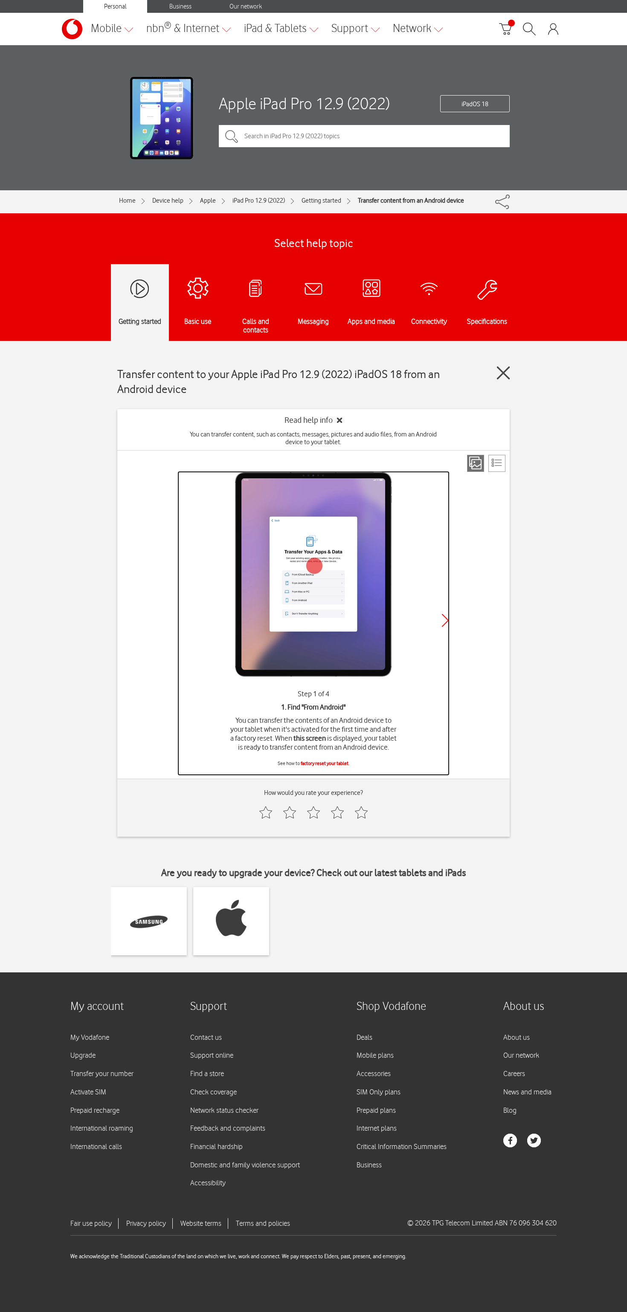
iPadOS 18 (475, 104)
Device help (167, 200)
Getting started (321, 200)
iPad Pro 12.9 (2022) (258, 200)
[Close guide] (503, 373)
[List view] (496, 463)
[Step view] (475, 463)
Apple (208, 200)
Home (127, 200)
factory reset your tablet (324, 763)
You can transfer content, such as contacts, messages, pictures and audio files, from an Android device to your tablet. (313, 438)
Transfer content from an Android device (411, 200)
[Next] (445, 620)
